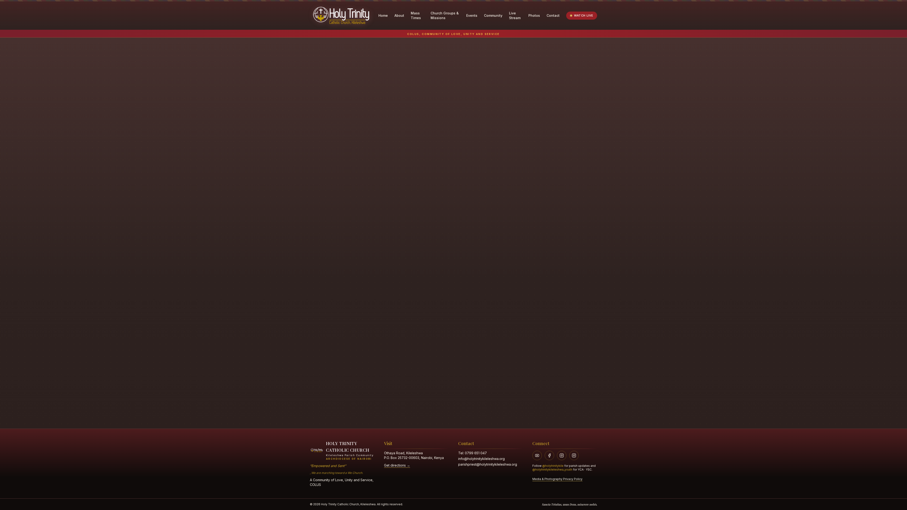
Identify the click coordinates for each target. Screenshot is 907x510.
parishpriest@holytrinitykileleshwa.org (487, 464)
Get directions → (397, 465)
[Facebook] (549, 455)
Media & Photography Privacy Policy (557, 479)
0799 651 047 (476, 453)
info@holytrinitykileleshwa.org (481, 459)
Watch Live (583, 15)
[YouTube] (537, 455)
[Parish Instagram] (561, 455)
